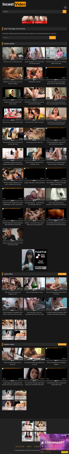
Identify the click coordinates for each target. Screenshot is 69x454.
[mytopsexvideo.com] (34, 4)
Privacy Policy (38, 446)
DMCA (29, 446)
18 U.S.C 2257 (19, 446)
